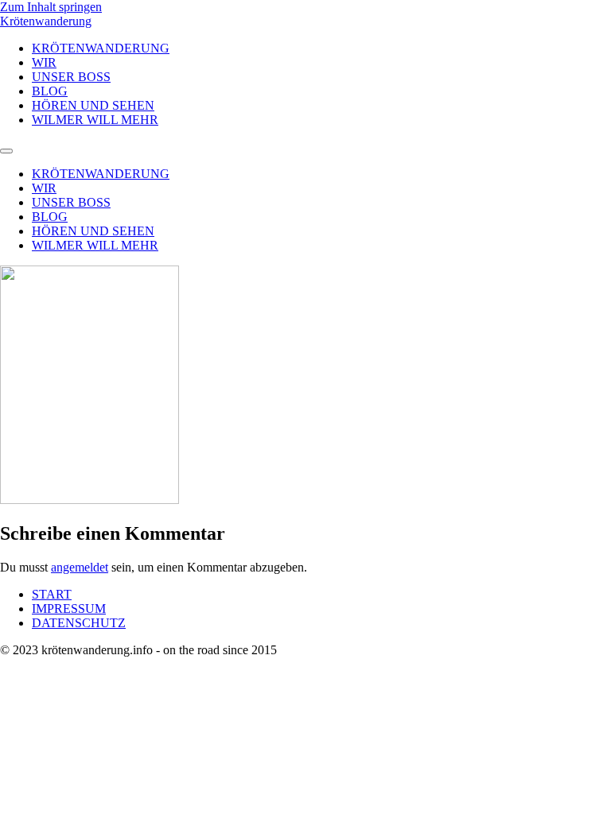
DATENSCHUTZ (79, 623)
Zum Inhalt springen (51, 7)
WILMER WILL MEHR (95, 119)
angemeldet (79, 567)
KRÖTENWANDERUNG (100, 48)
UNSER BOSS (71, 76)
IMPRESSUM (69, 608)
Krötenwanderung (45, 21)
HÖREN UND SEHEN (93, 105)
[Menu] (6, 151)
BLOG (50, 91)
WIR (44, 62)
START (52, 594)
